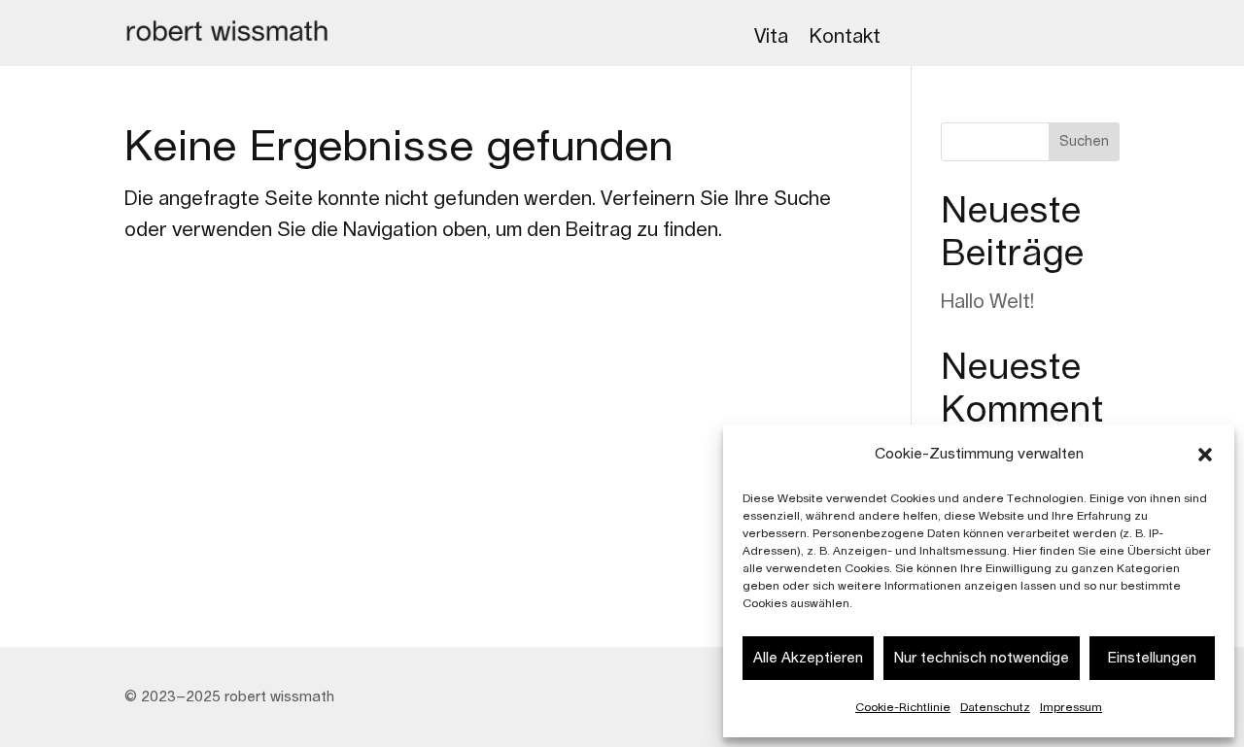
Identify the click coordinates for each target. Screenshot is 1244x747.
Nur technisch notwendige (981, 658)
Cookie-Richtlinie (902, 707)
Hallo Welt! (987, 302)
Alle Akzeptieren (808, 658)
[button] (1205, 454)
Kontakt (845, 37)
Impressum (1071, 707)
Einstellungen (1152, 658)
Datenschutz (995, 707)
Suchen (1084, 142)
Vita (771, 37)
